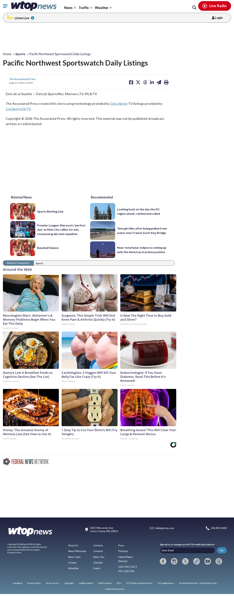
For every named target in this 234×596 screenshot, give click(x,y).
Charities (98, 562)
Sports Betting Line (50, 211)
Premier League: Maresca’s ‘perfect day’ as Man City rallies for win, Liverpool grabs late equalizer (61, 230)
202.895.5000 (219, 528)
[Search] (194, 7)
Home (7, 54)
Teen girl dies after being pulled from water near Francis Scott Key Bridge (142, 230)
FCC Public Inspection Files (139, 583)
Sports (39, 263)
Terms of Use (52, 583)
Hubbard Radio (86, 583)
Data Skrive (119, 104)
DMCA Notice (105, 583)
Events (96, 568)
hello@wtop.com (164, 528)
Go (222, 550)
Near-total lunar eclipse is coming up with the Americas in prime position (141, 249)
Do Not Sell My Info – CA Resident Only (198, 583)
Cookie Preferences (114, 589)
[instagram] (174, 561)
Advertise (73, 568)
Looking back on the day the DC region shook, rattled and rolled (138, 211)
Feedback (17, 583)
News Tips (98, 556)
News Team (74, 556)
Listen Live (22, 18)
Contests (98, 545)
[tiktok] (196, 561)
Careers (72, 562)
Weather (101, 8)
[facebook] (163, 561)
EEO (119, 583)
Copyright (69, 583)
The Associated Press (22, 79)
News (68, 8)
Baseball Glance (48, 247)
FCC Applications (166, 583)
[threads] (219, 561)
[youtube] (207, 561)
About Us (73, 545)
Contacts (98, 551)
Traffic (84, 8)
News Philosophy (77, 551)
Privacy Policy (34, 583)
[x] (185, 561)
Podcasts (123, 551)
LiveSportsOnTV (18, 109)
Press (121, 545)
